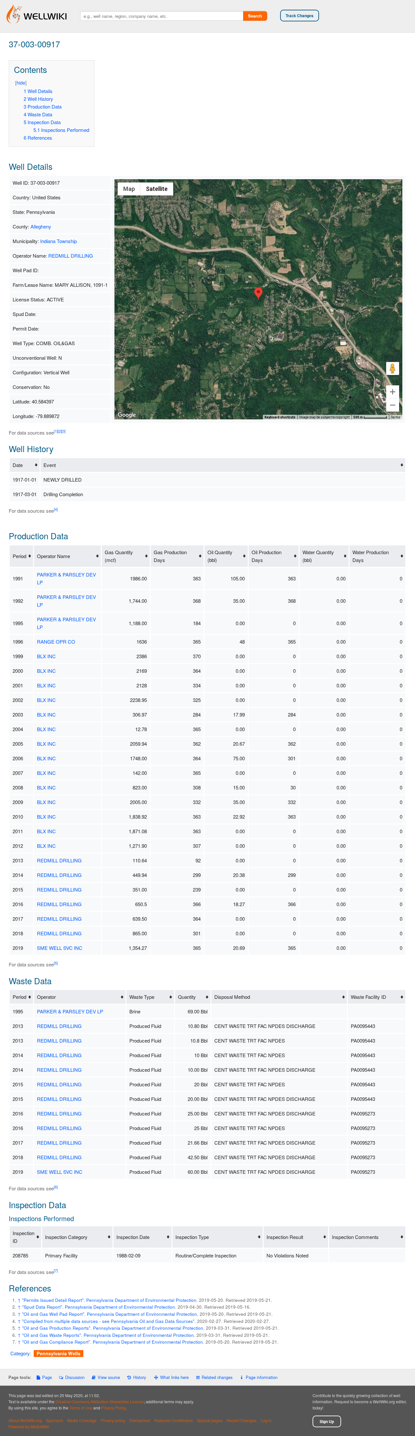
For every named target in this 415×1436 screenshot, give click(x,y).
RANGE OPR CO (56, 641)
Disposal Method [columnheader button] (232, 996)
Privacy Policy (113, 1407)
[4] (56, 509)
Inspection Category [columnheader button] (66, 1236)
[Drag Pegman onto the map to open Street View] (392, 368)
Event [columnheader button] (49, 464)
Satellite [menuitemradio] (157, 188)
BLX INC (46, 656)
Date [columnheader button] (18, 464)
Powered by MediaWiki (28, 1426)
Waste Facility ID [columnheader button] (368, 996)
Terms (395, 417)
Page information (261, 1377)
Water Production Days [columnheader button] (370, 556)
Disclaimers (139, 1420)
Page (47, 1377)
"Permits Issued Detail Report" (53, 1300)
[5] (56, 962)
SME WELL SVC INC (59, 947)
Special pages (209, 1420)
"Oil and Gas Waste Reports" (51, 1335)
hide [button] (21, 82)
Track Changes (300, 15)
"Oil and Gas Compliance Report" (56, 1342)
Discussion (74, 1377)
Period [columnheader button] (19, 556)
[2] (60, 431)
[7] (56, 1270)
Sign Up (327, 1421)
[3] (63, 431)
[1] (56, 431)
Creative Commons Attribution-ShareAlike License (99, 1401)
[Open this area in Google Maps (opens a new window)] (126, 415)
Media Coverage (82, 1420)
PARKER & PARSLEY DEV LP (70, 1011)
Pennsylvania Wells (58, 1353)
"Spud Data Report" (42, 1307)
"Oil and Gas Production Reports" (56, 1328)
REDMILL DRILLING (70, 255)
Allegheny (40, 226)
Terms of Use (80, 1407)
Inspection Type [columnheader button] (192, 1236)
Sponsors (54, 1420)
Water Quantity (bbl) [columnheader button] (318, 556)
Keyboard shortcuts (280, 417)
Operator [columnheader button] (46, 996)
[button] (258, 293)
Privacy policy (113, 1420)
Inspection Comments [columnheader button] (355, 1236)
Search (255, 16)
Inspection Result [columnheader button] (285, 1236)
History (139, 1377)
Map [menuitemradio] (129, 188)
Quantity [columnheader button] (187, 996)
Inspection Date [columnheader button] (132, 1236)
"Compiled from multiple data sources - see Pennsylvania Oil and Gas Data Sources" (108, 1321)
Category (20, 1353)
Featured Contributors (173, 1420)
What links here (174, 1377)
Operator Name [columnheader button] (53, 556)
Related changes (217, 1377)
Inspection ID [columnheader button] (23, 1237)
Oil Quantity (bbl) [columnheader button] (220, 556)
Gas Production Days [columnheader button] (170, 556)
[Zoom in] (392, 391)
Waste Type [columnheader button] (141, 996)
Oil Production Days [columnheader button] (266, 556)
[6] (56, 1186)
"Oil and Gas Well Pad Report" (53, 1314)
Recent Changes (241, 1420)
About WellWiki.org (25, 1420)
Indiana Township (58, 241)
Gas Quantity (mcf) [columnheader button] (119, 556)
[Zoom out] (392, 405)
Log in (266, 1420)
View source (109, 1377)
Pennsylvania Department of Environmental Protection (141, 1300)
